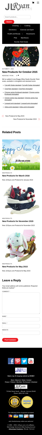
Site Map (19, 382)
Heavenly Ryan (7, 75)
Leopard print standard (12, 103)
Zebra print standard (12, 107)
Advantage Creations (16, 429)
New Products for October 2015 (19, 72)
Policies (13, 382)
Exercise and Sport (27, 30)
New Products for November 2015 (25, 119)
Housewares (30, 34)
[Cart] (33, 3)
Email (4, 323)
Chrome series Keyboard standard (16, 92)
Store (12, 380)
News (23, 380)
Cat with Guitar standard (13, 85)
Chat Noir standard (11, 89)
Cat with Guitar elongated (31, 85)
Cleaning (15, 26)
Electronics (13, 30)
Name (4, 316)
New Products (7, 173)
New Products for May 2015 (14, 116)
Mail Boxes (25, 38)
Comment (6, 291)
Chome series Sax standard (14, 98)
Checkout (34, 382)
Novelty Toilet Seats (21, 42)
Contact (29, 380)
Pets (15, 38)
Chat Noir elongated (25, 89)
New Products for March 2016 (16, 176)
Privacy (7, 382)
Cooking (27, 26)
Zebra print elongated (26, 107)
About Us (18, 380)
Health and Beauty (13, 34)
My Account (26, 382)
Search (9, 22)
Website (5, 330)
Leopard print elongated (29, 103)
